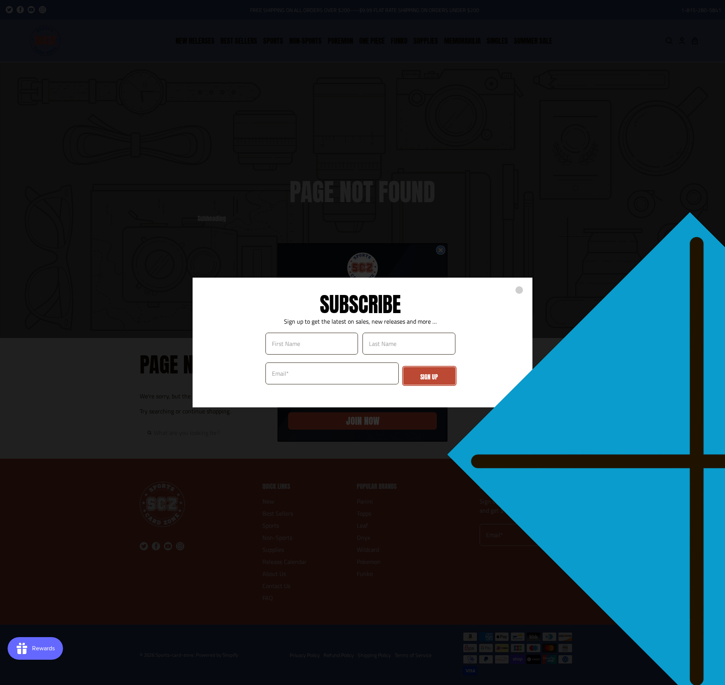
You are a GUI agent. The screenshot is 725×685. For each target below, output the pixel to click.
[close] (519, 290)
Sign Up (429, 376)
